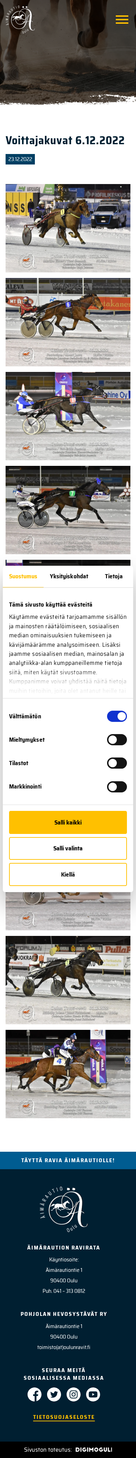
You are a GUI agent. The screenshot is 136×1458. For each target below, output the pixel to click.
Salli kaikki (68, 822)
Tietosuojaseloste (64, 1417)
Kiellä (68, 874)
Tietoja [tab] (114, 576)
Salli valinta (68, 848)
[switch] (117, 739)
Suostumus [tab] (23, 576)
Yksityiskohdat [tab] (69, 576)
